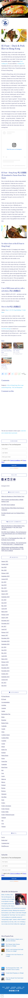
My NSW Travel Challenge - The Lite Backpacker (13, 532)
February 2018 (5, 614)
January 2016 (4, 665)
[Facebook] (9, 990)
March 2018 (4, 611)
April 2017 (4, 629)
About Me (12, 988)
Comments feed (5, 843)
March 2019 (4, 591)
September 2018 (5, 597)
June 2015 (3, 685)
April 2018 (4, 608)
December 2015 (5, 667)
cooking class (20, 63)
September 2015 (5, 676)
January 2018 (4, 617)
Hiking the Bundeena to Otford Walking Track (12, 496)
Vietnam (3, 826)
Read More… (4, 926)
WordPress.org (5, 846)
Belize (3, 717)
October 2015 (4, 673)
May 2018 (3, 605)
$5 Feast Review (5, 696)
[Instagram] (16, 990)
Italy (2, 770)
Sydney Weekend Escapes (7, 814)
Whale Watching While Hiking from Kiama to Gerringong (12, 508)
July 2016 (3, 647)
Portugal (3, 785)
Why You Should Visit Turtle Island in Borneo (14, 978)
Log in (3, 837)
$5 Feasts (3, 699)
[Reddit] (16, 374)
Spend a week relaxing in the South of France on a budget (14, 950)
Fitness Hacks (4, 755)
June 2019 (3, 585)
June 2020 (3, 567)
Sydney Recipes (5, 808)
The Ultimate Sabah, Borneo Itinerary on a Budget (13, 945)
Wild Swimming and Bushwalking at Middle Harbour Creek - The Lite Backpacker (12, 548)
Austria (3, 711)
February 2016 (5, 662)
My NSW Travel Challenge (8, 504)
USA (2, 823)
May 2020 (3, 570)
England (3, 752)
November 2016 (5, 641)
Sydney (3, 803)
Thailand (3, 817)
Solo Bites (3, 797)
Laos (2, 773)
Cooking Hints (5, 737)
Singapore (3, 794)
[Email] (12, 374)
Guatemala (4, 764)
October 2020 (4, 564)
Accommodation (5, 702)
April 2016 (4, 656)
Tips (2, 820)
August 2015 (4, 679)
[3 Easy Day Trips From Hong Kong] (6, 360)
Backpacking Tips (5, 714)
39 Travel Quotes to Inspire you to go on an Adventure (14, 940)
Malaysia (3, 779)
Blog (3, 987)
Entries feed (4, 840)
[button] (26, 20)
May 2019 (3, 588)
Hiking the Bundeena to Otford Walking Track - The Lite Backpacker (13, 526)
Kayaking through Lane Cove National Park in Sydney (12, 514)
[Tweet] (6, 374)
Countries (3, 740)
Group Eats (4, 761)
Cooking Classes (5, 734)
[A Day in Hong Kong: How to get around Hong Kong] (6, 345)
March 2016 (4, 659)
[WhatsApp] (19, 374)
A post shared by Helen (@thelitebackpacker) (14, 165)
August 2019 (4, 579)
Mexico (3, 782)
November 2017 (5, 623)
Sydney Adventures (6, 805)
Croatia (3, 743)
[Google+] (13, 990)
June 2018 (3, 602)
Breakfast (3, 720)
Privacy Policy (19, 988)
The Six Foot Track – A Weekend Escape (13, 544)
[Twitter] (11, 990)
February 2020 (5, 573)
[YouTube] (14, 990)
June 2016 (3, 650)
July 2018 (3, 599)
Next (24, 9)
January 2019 (4, 594)
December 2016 (5, 638)
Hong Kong (4, 767)
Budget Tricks (4, 723)
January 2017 (4, 635)
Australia (3, 708)
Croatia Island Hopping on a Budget (15, 973)
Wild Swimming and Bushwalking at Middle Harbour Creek (12, 500)
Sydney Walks (4, 811)
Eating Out (4, 749)
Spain (2, 800)
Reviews (3, 791)
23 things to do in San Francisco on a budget (14, 955)
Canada (3, 729)
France (3, 758)
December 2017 (5, 620)
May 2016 (3, 653)
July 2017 (3, 626)
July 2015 (3, 682)
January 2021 (4, 561)
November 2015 (5, 670)
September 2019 (5, 576)
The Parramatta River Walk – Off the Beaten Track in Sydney (13, 538)
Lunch (3, 776)
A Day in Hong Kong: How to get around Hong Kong (6, 351)
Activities (3, 705)
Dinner (3, 746)
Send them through (6, 328)
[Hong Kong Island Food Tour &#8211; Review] (18, 345)
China (2, 732)
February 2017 (5, 632)
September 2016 (5, 644)
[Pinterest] (18, 990)
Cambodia (3, 726)
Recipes (3, 788)
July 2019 (3, 582)
